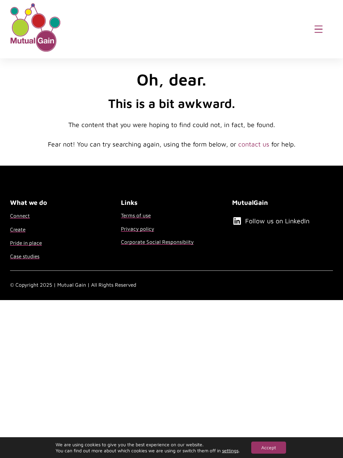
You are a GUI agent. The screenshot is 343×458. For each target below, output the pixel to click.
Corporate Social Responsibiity (157, 242)
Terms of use (136, 215)
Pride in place (26, 243)
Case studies (25, 256)
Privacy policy (137, 229)
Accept (268, 447)
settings (230, 450)
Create (17, 229)
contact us (253, 144)
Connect (20, 216)
